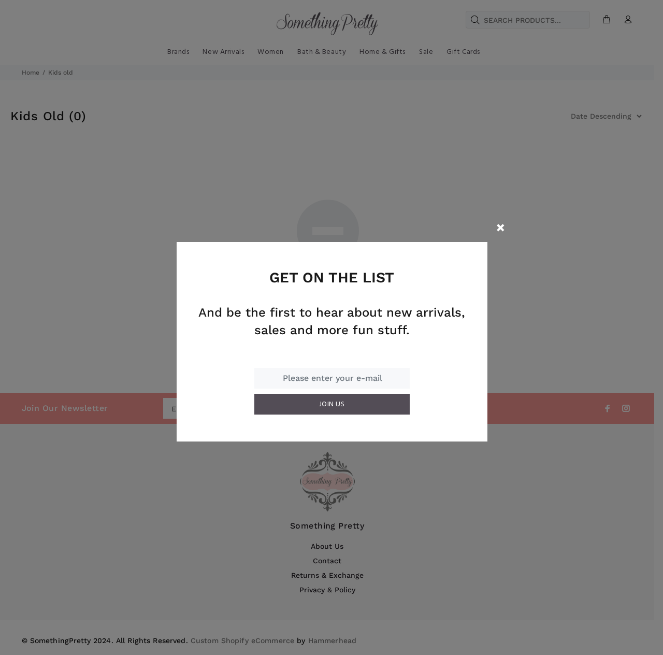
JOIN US (331, 404)
